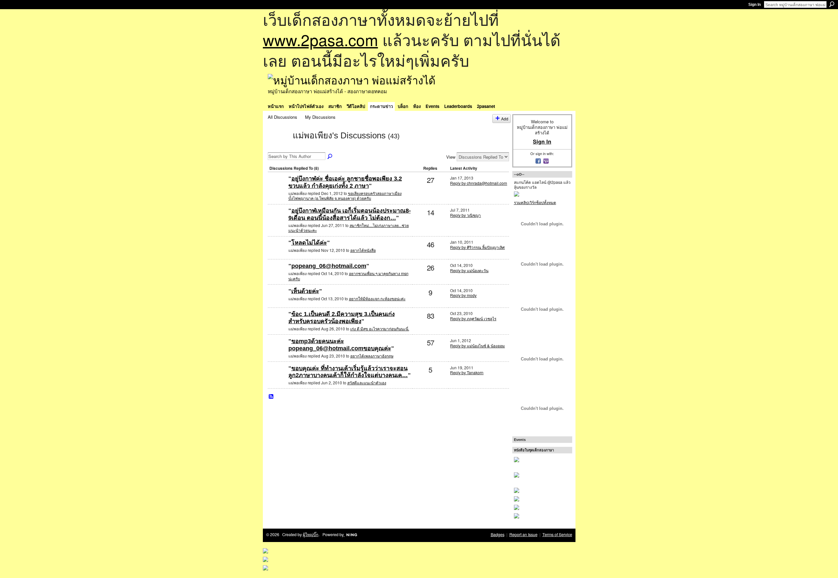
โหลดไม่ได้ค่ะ (309, 242)
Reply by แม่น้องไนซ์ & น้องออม (477, 345)
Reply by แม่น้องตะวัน (469, 270)
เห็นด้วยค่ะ (305, 291)
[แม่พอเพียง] (278, 146)
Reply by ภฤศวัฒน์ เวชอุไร (473, 318)
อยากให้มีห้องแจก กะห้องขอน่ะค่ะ (377, 298)
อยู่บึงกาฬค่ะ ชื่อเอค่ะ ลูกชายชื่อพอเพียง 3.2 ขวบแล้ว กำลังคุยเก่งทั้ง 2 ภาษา (345, 182)
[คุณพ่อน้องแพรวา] (277, 352)
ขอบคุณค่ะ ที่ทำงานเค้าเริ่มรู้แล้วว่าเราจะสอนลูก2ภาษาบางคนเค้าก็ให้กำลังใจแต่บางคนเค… (348, 372)
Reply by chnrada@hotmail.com (478, 183)
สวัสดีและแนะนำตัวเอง (366, 382)
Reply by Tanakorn (466, 372)
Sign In (754, 4)
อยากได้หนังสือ (363, 250)
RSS (271, 397)
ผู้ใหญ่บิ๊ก (311, 534)
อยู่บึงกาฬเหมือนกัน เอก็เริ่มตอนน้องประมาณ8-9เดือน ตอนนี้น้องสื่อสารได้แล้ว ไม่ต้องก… (349, 214)
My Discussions (320, 117)
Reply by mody (463, 295)
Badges (497, 534)
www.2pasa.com (320, 39)
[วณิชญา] (277, 221)
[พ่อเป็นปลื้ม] (277, 189)
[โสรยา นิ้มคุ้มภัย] (277, 253)
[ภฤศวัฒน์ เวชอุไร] (277, 324)
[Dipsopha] (277, 302)
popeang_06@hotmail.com (328, 266)
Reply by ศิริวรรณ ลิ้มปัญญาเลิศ (477, 247)
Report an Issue (523, 534)
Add (504, 118)
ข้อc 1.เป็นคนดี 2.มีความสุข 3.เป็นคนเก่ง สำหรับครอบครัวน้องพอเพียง (341, 317)
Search (831, 4)
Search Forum (330, 157)
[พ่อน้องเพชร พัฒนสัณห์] (277, 276)
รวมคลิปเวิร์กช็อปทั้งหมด (535, 202)
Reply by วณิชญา (465, 215)
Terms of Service (557, 534)
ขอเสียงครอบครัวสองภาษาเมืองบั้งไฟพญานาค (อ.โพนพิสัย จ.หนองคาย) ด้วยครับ (345, 195)
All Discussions (282, 117)
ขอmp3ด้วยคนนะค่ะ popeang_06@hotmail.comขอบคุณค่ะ (339, 345)
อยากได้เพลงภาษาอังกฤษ (371, 356)
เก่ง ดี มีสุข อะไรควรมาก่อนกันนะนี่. (379, 328)
